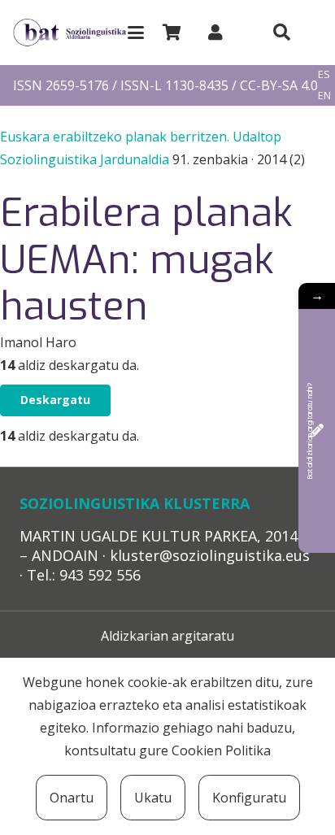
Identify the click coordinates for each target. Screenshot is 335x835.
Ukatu (153, 798)
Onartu (72, 798)
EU (324, 53)
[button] (135, 32)
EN (324, 95)
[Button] (281, 32)
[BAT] (69, 33)
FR (323, 116)
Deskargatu (55, 399)
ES (324, 74)
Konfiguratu (249, 798)
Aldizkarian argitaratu (167, 636)
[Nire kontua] (215, 32)
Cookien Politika (221, 750)
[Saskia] (171, 32)
